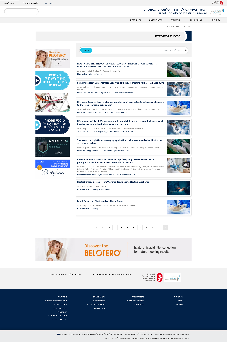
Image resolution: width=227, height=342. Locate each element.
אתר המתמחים (60, 305)
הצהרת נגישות (99, 301)
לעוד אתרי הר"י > (59, 319)
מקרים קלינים (135, 20)
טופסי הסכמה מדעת (135, 301)
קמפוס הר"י (62, 312)
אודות (180, 301)
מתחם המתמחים (156, 20)
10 (109, 227)
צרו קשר (179, 305)
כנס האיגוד (175, 20)
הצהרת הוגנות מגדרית (95, 305)
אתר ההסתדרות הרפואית (56, 301)
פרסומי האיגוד (196, 20)
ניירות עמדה (139, 305)
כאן (58, 334)
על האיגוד (216, 20)
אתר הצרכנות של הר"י (57, 316)
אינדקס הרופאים (60, 308)
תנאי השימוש (99, 308)
